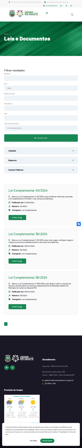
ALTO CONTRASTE (51, 5)
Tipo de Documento (11, 124)
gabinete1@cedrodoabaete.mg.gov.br (57, 2)
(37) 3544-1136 (50, 383)
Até (5, 114)
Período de (8, 104)
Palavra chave (9, 94)
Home (6, 34)
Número (7, 74)
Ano (5, 84)
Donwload (16, 217)
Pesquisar (42, 138)
